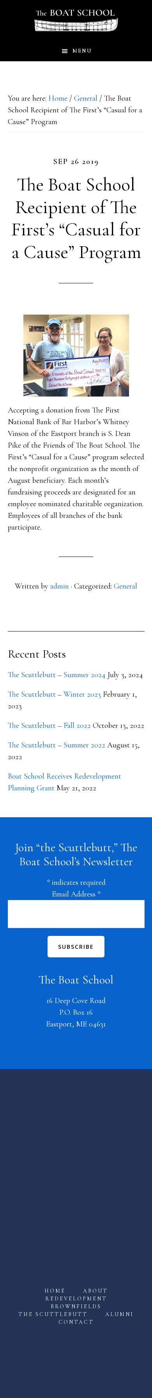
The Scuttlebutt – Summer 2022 (56, 745)
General (125, 586)
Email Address (76, 894)
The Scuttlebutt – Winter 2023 (54, 694)
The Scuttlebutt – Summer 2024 (57, 674)
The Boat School (76, 21)
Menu (82, 51)
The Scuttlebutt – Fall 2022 (49, 725)
